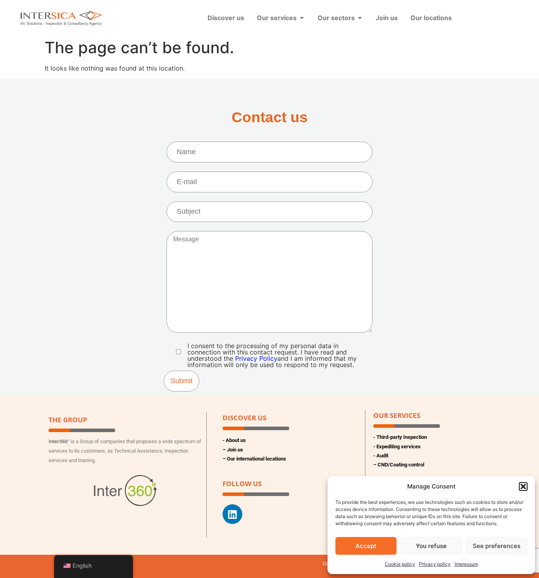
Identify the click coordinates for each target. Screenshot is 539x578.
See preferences (496, 546)
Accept (366, 546)
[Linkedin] (232, 514)
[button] (523, 486)
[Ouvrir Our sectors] (360, 17)
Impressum (466, 564)
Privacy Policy (256, 358)
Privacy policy (435, 564)
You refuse (431, 546)
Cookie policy (400, 564)
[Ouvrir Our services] (302, 17)
